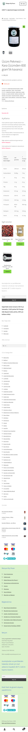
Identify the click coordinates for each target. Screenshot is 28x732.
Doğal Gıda (6, 397)
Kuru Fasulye (7, 452)
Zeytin (5, 496)
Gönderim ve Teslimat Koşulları (12, 617)
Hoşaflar (6, 428)
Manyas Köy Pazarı (9, 101)
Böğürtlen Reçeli (7, 368)
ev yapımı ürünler (10, 94)
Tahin (12, 90)
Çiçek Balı (6, 378)
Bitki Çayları (6, 365)
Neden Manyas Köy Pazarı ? (11, 580)
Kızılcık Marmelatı (8, 449)
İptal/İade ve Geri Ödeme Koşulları (13, 620)
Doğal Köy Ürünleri (10, 92)
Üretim (6, 586)
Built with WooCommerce (9, 723)
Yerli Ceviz (6, 494)
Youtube (5, 331)
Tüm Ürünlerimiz (8, 574)
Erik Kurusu (6, 420)
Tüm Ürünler (12, 18)
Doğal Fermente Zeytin (9, 394)
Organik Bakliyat (8, 462)
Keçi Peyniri (6, 446)
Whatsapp (6, 333)
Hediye (5, 425)
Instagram (6, 328)
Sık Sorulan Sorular (9, 623)
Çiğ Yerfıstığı (7, 381)
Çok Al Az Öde (7, 386)
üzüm (6, 97)
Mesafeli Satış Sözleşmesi (11, 611)
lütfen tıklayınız (6, 142)
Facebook (6, 326)
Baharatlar (6, 357)
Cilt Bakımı (6, 384)
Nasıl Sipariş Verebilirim (10, 608)
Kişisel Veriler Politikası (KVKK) (12, 626)
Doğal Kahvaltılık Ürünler (14, 88)
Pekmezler (8, 90)
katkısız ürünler (18, 94)
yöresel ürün (19, 97)
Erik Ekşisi (6, 418)
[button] (24, 26)
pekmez (22, 95)
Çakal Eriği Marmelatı (9, 376)
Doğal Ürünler (7, 407)
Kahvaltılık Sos (7, 436)
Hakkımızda (7, 577)
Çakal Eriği (6, 373)
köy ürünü (8, 95)
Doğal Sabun (7, 405)
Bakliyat (6, 360)
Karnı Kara (6, 441)
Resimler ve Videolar (9, 595)
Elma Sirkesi (6, 415)
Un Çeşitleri (6, 488)
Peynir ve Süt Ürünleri (9, 467)
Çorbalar (6, 389)
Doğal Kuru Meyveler (8, 402)
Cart (22, 728)
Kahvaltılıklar (7, 439)
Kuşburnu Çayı (7, 460)
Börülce (5, 370)
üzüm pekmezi (11, 97)
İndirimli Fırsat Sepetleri (9, 431)
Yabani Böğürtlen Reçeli (9, 491)
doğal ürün (18, 92)
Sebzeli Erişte (7, 478)
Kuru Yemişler (7, 457)
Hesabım (4, 729)
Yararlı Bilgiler (7, 592)
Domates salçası (8, 410)
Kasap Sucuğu (7, 444)
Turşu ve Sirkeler (7, 486)
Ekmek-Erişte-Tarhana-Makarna (11, 412)
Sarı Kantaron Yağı (8, 475)
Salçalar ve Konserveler (9, 473)
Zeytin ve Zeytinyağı (8, 499)
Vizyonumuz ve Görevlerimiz (11, 583)
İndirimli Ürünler (7, 433)
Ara (14, 729)
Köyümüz (6, 589)
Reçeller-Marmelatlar (9, 470)
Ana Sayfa (6, 18)
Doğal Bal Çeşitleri (8, 391)
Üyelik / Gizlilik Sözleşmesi (11, 614)
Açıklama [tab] (4, 108)
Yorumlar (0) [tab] (5, 113)
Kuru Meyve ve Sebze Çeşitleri (11, 454)
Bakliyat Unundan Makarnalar (11, 363)
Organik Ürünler (15, 95)
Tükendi (7, 244)
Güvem (5, 423)
